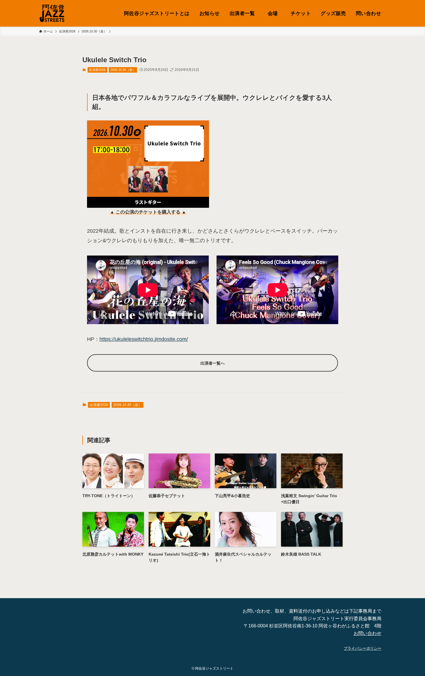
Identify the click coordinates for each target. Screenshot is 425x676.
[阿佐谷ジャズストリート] (51, 13)
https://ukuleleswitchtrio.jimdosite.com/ (143, 339)
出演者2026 (97, 69)
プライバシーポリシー (362, 648)
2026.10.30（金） (123, 69)
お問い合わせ (367, 633)
